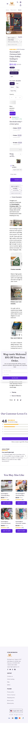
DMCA (8, 685)
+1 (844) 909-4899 (12, 665)
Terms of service (11, 694)
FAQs (8, 682)
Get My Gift (15, 378)
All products (14, 10)
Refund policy (10, 703)
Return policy (10, 700)
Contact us (10, 676)
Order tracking (10, 679)
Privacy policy (10, 692)
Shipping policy (11, 697)
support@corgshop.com (13, 666)
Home (7, 10)
